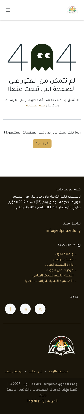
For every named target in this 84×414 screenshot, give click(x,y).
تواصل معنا (13, 372)
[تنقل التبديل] (7, 10)
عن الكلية (35, 372)
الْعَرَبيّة (52, 401)
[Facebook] (10, 309)
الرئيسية (42, 143)
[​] (40, 309)
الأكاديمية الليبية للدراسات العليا (49, 281)
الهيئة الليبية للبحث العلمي (52, 276)
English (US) (35, 401)
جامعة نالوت (64, 254)
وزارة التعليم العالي (59, 265)
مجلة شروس (63, 260)
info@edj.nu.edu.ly (63, 231)
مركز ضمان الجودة (59, 270)
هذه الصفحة (35, 106)
